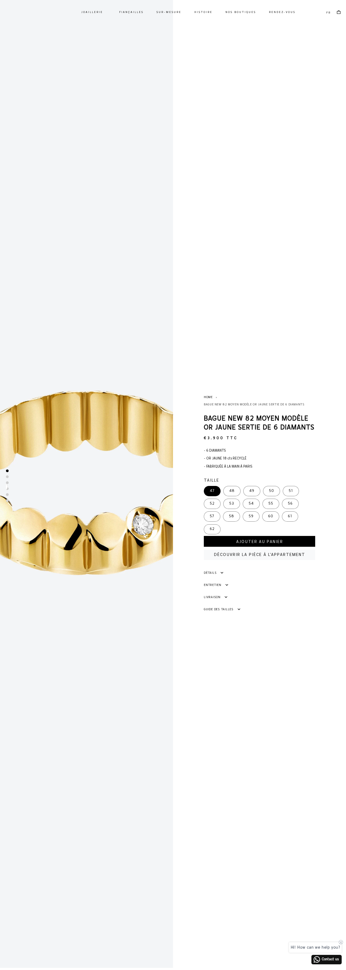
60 (270, 516)
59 (251, 516)
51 (291, 491)
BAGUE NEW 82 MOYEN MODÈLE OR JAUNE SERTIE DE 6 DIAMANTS (254, 404)
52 (212, 504)
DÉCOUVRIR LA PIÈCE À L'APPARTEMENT (259, 555)
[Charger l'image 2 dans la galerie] (7, 476)
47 (212, 491)
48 (232, 491)
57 (212, 516)
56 (290, 504)
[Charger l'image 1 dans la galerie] (7, 470)
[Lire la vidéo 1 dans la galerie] (7, 482)
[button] (92, 12)
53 (231, 504)
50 (271, 491)
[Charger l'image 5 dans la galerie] (7, 500)
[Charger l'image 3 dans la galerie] (7, 488)
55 (270, 504)
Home (208, 397)
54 (251, 504)
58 (231, 516)
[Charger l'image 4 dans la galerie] (7, 494)
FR (328, 12)
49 (251, 491)
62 (212, 529)
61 (290, 516)
